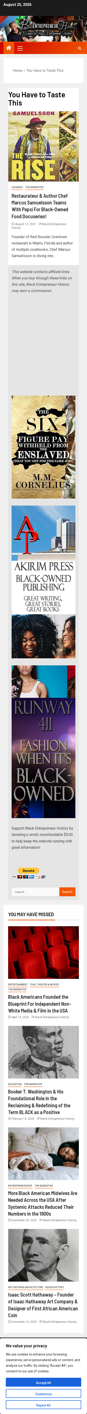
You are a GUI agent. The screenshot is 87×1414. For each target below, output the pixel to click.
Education (15, 1084)
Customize (43, 1394)
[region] (43, 1376)
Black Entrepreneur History (52, 1017)
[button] (19, 48)
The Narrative (34, 187)
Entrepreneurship (20, 1185)
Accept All (43, 1383)
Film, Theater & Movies (44, 984)
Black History (54, 1287)
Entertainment (18, 984)
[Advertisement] (43, 345)
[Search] (79, 48)
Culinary (17, 187)
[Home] (8, 48)
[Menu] (19, 48)
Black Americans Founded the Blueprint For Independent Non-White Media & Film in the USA (39, 1003)
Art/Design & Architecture (25, 1287)
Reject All (43, 1405)
